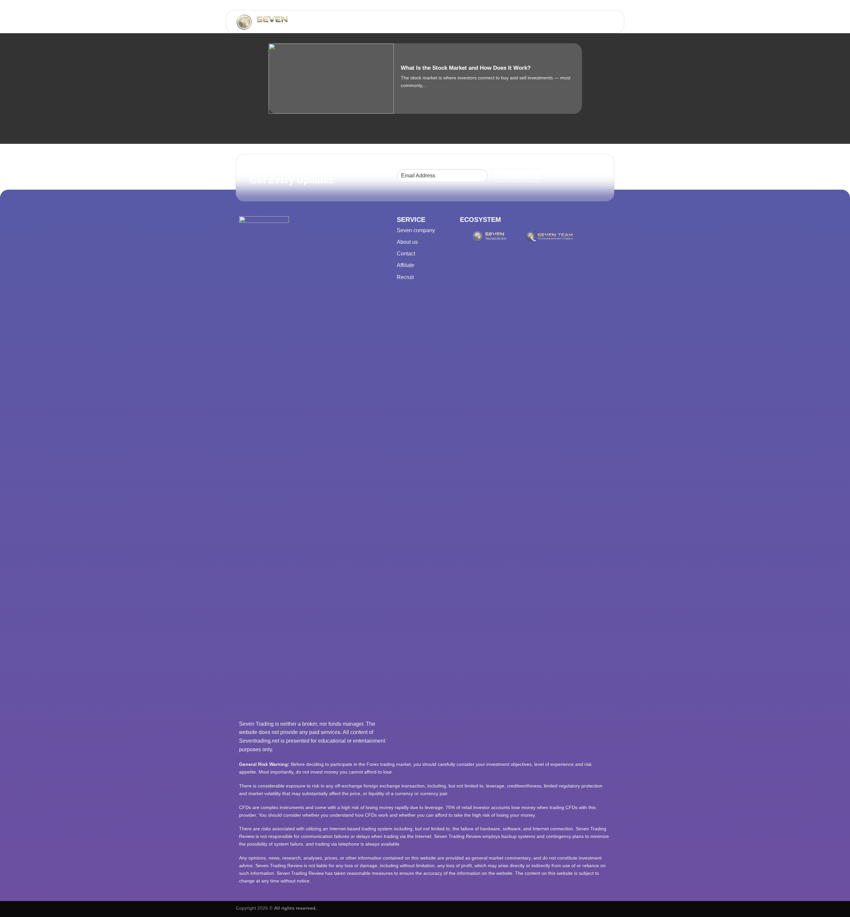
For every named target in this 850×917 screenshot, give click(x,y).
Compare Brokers (528, 21)
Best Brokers (426, 21)
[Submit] (394, 21)
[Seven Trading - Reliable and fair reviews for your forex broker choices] (280, 22)
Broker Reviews (474, 21)
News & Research (585, 21)
